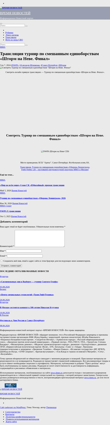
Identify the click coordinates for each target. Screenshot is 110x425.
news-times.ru (57, 373)
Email (3, 256)
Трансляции (10, 37)
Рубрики (9, 32)
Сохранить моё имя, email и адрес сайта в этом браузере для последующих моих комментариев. (47, 261)
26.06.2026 (5, 300)
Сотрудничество (12, 412)
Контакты (9, 414)
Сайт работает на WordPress (13, 407)
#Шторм (62, 65)
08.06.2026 (5, 326)
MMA (2, 47)
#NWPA (15, 65)
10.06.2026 (5, 313)
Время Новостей (19, 190)
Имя (3, 251)
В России (4, 315)
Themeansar (51, 407)
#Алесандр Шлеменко (30, 65)
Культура (4, 276)
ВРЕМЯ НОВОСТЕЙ (15, 13)
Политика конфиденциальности (20, 417)
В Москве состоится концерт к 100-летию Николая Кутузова (29, 307)
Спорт (9, 206)
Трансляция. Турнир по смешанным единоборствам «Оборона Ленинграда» (55, 167)
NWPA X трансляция (10, 211)
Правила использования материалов (22, 419)
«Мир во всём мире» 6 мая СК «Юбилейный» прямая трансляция (32, 185)
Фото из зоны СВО (14, 40)
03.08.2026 (5, 287)
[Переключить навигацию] (1, 23)
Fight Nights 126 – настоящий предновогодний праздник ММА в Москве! (55, 169)
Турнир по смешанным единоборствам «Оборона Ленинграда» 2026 (33, 198)
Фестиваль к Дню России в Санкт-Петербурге (22, 320)
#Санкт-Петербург (49, 65)
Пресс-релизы (12, 35)
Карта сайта (11, 421)
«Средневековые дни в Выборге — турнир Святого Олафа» (29, 282)
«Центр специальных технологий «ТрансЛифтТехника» (27, 295)
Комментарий (7, 246)
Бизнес (3, 289)
